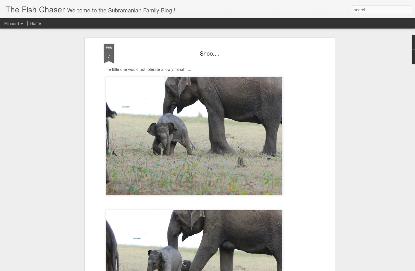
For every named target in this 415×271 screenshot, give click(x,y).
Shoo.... (210, 53)
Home (35, 23)
